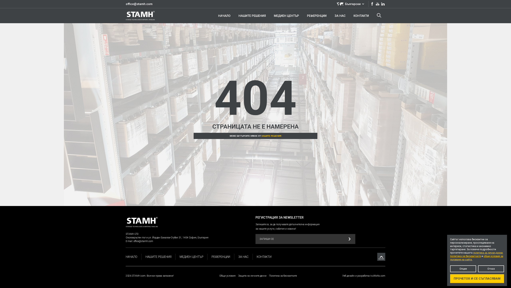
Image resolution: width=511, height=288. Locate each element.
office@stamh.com (139, 4)
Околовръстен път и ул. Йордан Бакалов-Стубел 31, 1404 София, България (167, 237)
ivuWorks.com (377, 275)
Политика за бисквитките (283, 275)
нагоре (381, 259)
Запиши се (266, 239)
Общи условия (227, 275)
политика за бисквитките (465, 256)
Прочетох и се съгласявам (477, 278)
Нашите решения (271, 136)
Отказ (491, 268)
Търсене (379, 15)
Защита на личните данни (252, 275)
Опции (463, 268)
